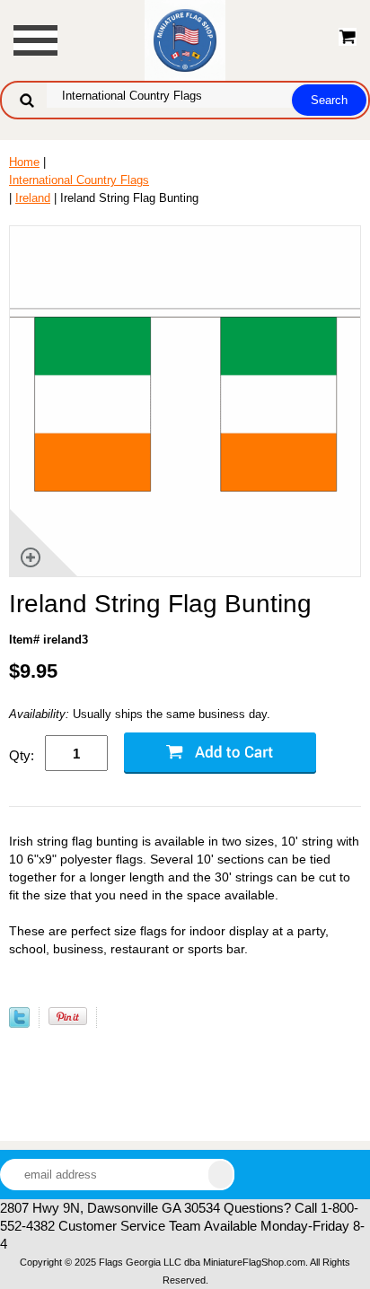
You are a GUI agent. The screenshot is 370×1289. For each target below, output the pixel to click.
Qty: (21, 755)
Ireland (32, 198)
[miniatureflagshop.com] (185, 39)
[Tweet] (19, 1023)
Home (24, 162)
